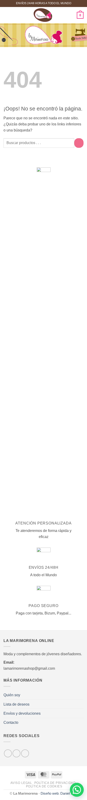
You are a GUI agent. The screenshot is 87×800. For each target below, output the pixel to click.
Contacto (10, 722)
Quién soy (11, 695)
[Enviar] (79, 143)
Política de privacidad (55, 783)
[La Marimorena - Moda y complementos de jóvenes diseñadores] (43, 15)
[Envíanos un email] (25, 753)
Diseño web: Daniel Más (59, 793)
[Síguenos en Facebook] (8, 753)
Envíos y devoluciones (22, 713)
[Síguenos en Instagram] (16, 753)
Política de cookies (44, 786)
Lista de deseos (16, 704)
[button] (6, 15)
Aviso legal (21, 783)
